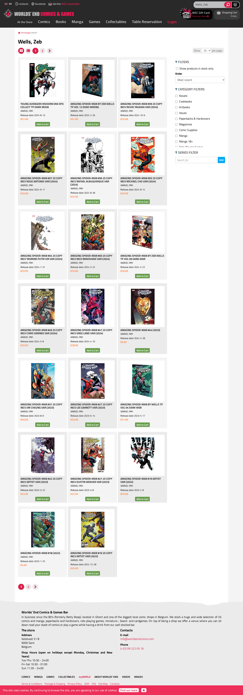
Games (94, 22)
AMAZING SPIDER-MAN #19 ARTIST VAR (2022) (140, 480)
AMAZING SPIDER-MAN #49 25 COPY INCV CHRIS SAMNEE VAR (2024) (41, 332)
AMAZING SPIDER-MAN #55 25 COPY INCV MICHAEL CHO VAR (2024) (141, 180)
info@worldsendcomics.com (137, 639)
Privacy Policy (75, 684)
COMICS (26, 677)
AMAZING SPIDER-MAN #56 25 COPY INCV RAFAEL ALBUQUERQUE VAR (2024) (91, 182)
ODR (86, 684)
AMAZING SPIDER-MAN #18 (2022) (40, 553)
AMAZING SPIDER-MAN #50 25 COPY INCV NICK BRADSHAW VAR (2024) (91, 257)
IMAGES (138, 677)
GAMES (50, 677)
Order (178, 73)
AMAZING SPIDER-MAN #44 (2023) (140, 330)
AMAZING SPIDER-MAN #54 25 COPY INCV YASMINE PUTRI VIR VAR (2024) (41, 257)
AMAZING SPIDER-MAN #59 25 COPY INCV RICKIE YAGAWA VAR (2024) (141, 105)
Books (61, 22)
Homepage (25, 32)
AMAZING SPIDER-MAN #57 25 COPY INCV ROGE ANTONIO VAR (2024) (41, 180)
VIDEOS (126, 677)
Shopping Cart (229, 14)
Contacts (115, 684)
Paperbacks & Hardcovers (194, 118)
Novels (182, 96)
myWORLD (85, 677)
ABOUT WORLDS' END (106, 677)
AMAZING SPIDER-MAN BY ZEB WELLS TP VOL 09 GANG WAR (142, 257)
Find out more (128, 690)
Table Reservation (147, 22)
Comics (44, 22)
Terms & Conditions (32, 684)
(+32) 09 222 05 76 (132, 648)
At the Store (24, 22)
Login (172, 22)
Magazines (185, 124)
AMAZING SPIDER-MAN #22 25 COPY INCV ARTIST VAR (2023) (41, 480)
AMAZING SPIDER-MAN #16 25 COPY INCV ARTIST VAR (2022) (91, 555)
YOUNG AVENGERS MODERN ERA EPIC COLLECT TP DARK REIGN (42, 105)
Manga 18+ (185, 141)
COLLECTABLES (66, 677)
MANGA (38, 677)
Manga (77, 22)
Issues (182, 113)
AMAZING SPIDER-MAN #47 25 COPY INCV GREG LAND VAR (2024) (91, 332)
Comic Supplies (187, 130)
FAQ (94, 684)
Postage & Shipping (55, 684)
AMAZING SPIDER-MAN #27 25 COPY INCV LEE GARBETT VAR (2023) (91, 406)
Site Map (103, 684)
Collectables (116, 22)
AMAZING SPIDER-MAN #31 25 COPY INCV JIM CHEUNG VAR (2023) (41, 406)
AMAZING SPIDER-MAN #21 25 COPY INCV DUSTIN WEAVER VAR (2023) (91, 480)
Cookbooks (185, 101)
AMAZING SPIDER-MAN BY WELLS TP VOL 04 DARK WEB (141, 406)
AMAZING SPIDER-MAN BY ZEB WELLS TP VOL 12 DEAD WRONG (92, 105)
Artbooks (184, 107)
